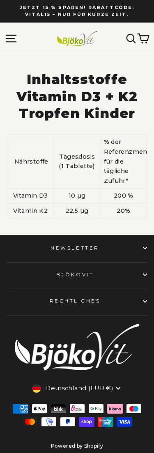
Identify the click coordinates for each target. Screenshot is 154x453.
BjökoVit (75, 275)
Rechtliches (75, 301)
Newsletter (75, 248)
